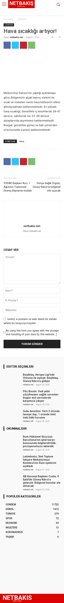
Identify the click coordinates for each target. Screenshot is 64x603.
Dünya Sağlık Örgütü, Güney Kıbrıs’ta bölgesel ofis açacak (46, 187)
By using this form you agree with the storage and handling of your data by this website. (32, 332)
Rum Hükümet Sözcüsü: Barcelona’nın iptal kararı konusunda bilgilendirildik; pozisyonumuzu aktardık (39, 441)
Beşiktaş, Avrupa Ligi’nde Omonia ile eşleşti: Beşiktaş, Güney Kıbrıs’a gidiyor (40, 378)
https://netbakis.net (32, 231)
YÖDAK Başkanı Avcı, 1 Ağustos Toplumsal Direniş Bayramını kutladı (18, 187)
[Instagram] (39, 13)
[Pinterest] (23, 45)
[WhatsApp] (31, 45)
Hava (21, 141)
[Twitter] (45, 13)
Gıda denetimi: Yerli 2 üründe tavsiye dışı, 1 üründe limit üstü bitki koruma (41, 414)
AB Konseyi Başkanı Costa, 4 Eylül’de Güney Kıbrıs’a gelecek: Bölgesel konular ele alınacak (41, 481)
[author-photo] (32, 220)
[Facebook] (34, 13)
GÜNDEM (21, 19)
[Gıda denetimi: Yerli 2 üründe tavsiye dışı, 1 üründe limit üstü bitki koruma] (12, 414)
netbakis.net (16, 37)
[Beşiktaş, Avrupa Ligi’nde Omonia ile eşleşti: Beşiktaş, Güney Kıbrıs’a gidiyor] (12, 378)
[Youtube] (50, 13)
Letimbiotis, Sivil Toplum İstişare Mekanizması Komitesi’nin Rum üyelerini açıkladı (39, 461)
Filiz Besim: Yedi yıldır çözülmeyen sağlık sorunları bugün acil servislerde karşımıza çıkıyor (40, 396)
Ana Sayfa (8, 19)
